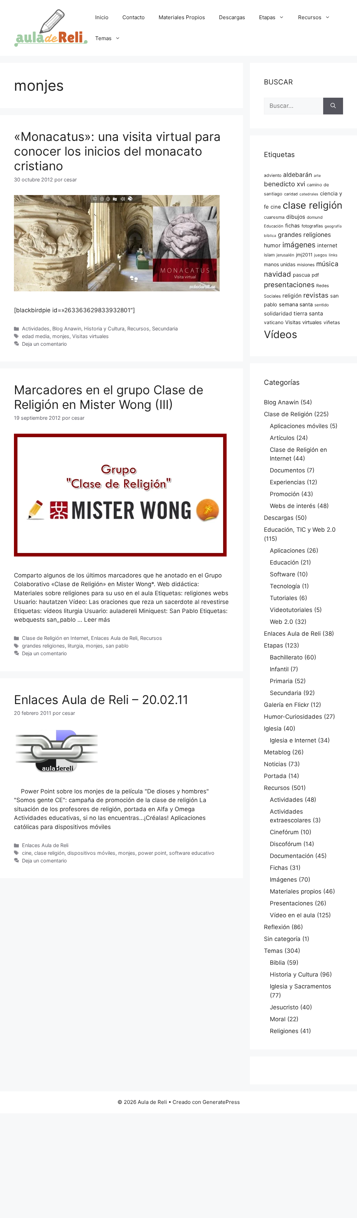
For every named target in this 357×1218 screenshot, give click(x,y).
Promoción (284, 494)
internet (327, 245)
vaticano (273, 322)
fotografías (312, 226)
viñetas (332, 322)
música (327, 264)
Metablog (277, 752)
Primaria (281, 681)
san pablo (117, 646)
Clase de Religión (288, 414)
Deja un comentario (44, 344)
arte (317, 175)
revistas (315, 295)
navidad (277, 274)
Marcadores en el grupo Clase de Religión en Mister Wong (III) (108, 397)
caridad (291, 194)
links (333, 255)
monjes (60, 336)
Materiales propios (295, 891)
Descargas (232, 17)
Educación (273, 226)
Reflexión (277, 927)
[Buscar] (333, 106)
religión (292, 295)
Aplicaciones (287, 550)
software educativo (191, 853)
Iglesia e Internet (293, 740)
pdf (315, 275)
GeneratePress (221, 1102)
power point (152, 853)
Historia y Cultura (104, 328)
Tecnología (285, 586)
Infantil (279, 669)
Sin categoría (282, 938)
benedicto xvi (284, 184)
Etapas (267, 17)
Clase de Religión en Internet (55, 638)
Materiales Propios (182, 17)
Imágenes (283, 879)
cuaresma (274, 217)
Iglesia (273, 728)
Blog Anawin (66, 328)
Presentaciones (291, 903)
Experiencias (287, 482)
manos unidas (279, 264)
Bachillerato (286, 657)
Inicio (101, 17)
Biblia (277, 962)
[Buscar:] (293, 106)
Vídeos (280, 334)
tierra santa (308, 313)
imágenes (299, 244)
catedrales (308, 194)
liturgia (75, 646)
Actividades (36, 328)
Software (282, 574)
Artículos (282, 437)
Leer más (97, 619)
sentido (321, 304)
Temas (103, 38)
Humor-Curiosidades (293, 716)
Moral (278, 1019)
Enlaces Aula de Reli (114, 638)
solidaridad (278, 313)
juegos (320, 255)
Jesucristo (284, 1007)
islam (269, 254)
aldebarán (297, 174)
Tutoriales (283, 598)
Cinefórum (284, 832)
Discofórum (286, 843)
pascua (301, 275)
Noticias (275, 764)
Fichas (279, 867)
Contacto (133, 17)
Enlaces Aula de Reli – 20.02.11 (101, 699)
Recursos (309, 17)
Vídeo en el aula (292, 915)
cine (26, 853)
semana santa (296, 304)
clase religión (49, 853)
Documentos (287, 470)
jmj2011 (304, 254)
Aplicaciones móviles (299, 426)
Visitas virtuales (90, 336)
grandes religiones (43, 646)
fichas (292, 226)
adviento (272, 175)
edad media (36, 336)
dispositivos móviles (91, 853)
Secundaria (165, 328)
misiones (305, 264)
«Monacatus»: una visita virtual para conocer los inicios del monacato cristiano (117, 151)
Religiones (284, 1031)
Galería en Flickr (286, 704)
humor (272, 245)
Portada (275, 775)
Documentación (291, 855)
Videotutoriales (291, 609)
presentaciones (289, 285)
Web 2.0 (281, 621)
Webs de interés (293, 505)
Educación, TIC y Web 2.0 (300, 529)
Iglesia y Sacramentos (300, 986)
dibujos (295, 217)
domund (314, 217)
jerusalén (285, 255)
